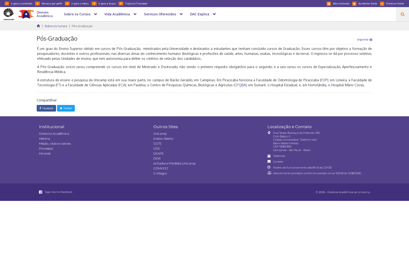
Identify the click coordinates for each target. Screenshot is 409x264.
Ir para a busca (104, 3)
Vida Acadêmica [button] (117, 14)
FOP (324, 80)
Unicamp (160, 133)
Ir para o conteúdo (19, 3)
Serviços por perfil (49, 3)
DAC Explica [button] (199, 14)
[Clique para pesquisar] (402, 14)
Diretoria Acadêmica (54, 133)
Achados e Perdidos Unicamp (174, 163)
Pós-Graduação (82, 26)
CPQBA (240, 85)
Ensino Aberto (163, 138)
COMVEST (160, 168)
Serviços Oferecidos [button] (160, 14)
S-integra (160, 173)
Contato (278, 161)
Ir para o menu (78, 3)
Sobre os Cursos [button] (77, 14)
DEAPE (158, 153)
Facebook (47, 108)
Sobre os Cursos (55, 26)
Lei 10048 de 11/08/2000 (346, 173)
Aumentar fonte (367, 3)
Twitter (67, 108)
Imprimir (363, 39)
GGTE (157, 143)
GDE (156, 148)
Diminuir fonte (395, 3)
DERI (156, 158)
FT (58, 85)
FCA (122, 85)
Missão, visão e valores (55, 143)
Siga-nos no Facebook (58, 192)
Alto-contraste (341, 3)
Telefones (279, 156)
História (44, 138)
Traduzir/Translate (133, 3)
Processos (46, 148)
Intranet (45, 153)
